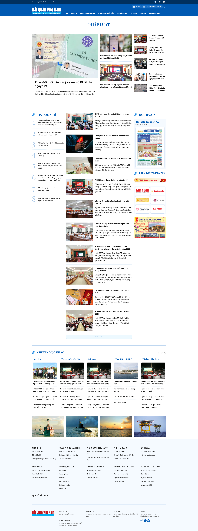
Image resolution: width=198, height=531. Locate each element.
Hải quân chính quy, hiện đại (68, 455)
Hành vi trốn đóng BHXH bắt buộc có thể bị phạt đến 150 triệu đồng (156, 76)
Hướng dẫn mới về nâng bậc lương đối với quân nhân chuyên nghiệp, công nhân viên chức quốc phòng (50, 178)
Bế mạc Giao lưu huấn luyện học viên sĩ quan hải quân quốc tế (72, 382)
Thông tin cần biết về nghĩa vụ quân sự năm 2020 (51, 144)
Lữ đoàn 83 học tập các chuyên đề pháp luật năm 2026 (112, 202)
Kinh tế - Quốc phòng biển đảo (124, 455)
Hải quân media (64, 485)
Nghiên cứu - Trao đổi (124, 467)
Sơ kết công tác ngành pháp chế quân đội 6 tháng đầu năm (111, 269)
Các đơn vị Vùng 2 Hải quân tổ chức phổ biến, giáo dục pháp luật (112, 225)
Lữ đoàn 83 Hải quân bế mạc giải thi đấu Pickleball (151, 406)
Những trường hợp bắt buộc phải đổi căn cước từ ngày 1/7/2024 (49, 134)
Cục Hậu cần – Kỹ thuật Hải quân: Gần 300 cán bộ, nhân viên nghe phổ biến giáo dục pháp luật (156, 50)
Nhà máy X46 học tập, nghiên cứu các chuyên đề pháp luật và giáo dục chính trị (116, 86)
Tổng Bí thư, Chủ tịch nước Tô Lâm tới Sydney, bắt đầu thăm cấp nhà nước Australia (98, 406)
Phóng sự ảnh (64, 481)
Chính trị (74, 13)
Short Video (63, 489)
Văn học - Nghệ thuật (148, 470)
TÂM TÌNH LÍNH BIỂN (124, 359)
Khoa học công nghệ (121, 474)
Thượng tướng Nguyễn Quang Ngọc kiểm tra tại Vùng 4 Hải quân (44, 382)
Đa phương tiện (154, 13)
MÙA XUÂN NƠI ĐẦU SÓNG (124, 397)
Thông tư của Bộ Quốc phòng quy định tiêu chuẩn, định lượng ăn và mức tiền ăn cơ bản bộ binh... (50, 122)
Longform (62, 470)
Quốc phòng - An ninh (87, 13)
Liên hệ (52, 2)
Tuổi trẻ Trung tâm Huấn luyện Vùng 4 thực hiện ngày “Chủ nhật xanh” (72, 406)
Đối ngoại (133, 13)
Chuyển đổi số (119, 481)
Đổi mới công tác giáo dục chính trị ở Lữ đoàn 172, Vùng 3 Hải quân (45, 398)
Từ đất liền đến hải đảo (122, 459)
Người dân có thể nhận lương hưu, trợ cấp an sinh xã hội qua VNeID (116, 57)
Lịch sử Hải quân (40, 495)
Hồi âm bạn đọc (92, 474)
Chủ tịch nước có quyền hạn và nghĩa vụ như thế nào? (49, 199)
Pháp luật (143, 13)
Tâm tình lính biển (95, 467)
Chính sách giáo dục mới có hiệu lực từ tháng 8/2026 (112, 115)
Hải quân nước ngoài (148, 455)
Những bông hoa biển (94, 470)
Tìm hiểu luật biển (38, 474)
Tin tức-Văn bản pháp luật (41, 470)
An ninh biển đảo (65, 459)
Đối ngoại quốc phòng (148, 451)
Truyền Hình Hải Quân (153, 7)
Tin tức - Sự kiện (37, 451)
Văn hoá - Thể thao (150, 467)
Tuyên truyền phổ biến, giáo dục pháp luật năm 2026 (112, 313)
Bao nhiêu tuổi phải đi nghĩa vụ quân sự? (49, 155)
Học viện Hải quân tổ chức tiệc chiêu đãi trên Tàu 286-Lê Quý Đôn (71, 398)
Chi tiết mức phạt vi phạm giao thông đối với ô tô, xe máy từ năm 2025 (50, 166)
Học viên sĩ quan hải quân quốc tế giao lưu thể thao (71, 390)
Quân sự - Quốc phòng (67, 451)
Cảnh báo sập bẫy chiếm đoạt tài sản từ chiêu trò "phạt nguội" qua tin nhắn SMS (156, 88)
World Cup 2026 (146, 485)
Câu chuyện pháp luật (39, 478)
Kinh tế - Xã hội (122, 13)
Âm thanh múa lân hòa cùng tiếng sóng (124, 390)
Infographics (63, 474)
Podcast (62, 478)
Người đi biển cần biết (121, 478)
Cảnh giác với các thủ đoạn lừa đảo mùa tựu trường (112, 137)
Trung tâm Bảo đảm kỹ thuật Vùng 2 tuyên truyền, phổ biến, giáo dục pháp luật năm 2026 (112, 248)
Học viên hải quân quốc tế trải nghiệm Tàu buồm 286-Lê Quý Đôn (98, 398)
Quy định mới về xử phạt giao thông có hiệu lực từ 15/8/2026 (156, 61)
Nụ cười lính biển (146, 478)
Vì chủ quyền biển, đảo (106, 13)
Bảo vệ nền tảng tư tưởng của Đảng (44, 459)
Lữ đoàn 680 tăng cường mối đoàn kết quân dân (43, 406)
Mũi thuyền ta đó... (121, 402)
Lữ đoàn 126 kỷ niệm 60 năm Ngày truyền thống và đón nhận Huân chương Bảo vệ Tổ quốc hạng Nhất (44, 390)
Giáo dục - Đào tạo (120, 470)
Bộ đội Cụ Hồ (36, 455)
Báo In (138, 7)
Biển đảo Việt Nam (147, 481)
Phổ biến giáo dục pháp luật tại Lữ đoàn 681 (111, 180)
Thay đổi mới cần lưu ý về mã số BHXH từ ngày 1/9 (63, 84)
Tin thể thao (145, 474)
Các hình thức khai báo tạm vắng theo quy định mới (113, 291)
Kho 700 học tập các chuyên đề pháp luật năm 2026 (156, 37)
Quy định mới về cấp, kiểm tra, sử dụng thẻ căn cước (113, 159)
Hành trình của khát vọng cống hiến (125, 382)
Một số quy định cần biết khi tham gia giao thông (50, 189)
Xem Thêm (99, 337)
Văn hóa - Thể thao (151, 359)
